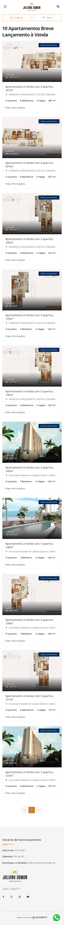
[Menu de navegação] (6, 6)
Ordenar (18, 17)
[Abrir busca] (58, 7)
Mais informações (15, 107)
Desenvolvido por (24, 917)
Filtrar (49, 17)
